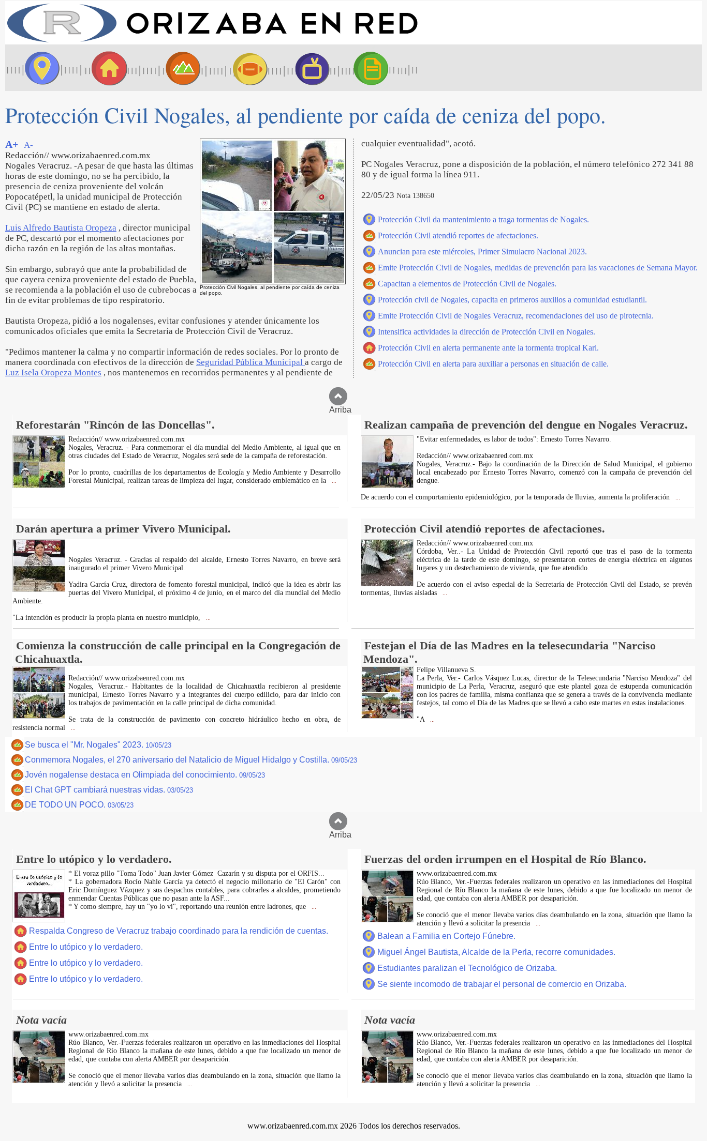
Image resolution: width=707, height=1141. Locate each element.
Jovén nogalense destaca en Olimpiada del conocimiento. (145, 774)
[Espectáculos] (308, 67)
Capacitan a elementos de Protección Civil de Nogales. (467, 283)
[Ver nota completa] (38, 485)
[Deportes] (240, 67)
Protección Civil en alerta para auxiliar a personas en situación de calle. (493, 363)
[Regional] (173, 67)
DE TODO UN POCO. (79, 804)
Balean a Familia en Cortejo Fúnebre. (446, 936)
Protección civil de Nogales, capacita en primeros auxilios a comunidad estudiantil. (512, 299)
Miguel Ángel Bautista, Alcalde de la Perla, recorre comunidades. (496, 952)
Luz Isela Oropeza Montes (53, 372)
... (333, 481)
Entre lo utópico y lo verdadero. (86, 946)
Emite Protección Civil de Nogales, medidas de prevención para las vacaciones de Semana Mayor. (538, 267)
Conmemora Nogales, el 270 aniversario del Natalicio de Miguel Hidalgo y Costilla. (191, 759)
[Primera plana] (38, 67)
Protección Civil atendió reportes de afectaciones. (458, 235)
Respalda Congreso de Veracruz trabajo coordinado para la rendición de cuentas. (178, 930)
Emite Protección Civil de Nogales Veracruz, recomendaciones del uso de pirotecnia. (516, 315)
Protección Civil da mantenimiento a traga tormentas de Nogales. (483, 219)
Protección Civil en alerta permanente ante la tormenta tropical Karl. (488, 347)
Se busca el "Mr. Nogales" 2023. (98, 744)
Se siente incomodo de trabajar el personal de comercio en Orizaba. (501, 984)
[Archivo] (380, 67)
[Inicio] (212, 41)
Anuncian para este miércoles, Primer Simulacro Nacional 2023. (482, 251)
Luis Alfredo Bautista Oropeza (60, 228)
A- (28, 145)
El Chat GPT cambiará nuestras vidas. (109, 789)
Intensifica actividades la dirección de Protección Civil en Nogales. (486, 331)
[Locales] (106, 67)
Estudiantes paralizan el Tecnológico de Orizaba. (467, 968)
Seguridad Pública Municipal (250, 362)
